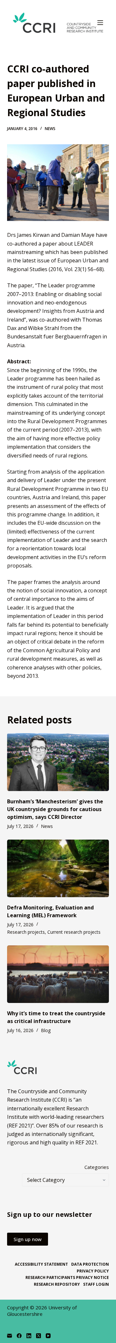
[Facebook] (19, 1335)
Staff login (96, 1284)
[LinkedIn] (28, 1335)
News (50, 128)
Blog (46, 1030)
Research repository (57, 1284)
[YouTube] (48, 1335)
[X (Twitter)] (38, 1335)
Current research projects (74, 932)
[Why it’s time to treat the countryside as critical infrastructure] (58, 974)
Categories (96, 1167)
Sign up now (28, 1239)
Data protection (90, 1264)
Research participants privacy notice (67, 1277)
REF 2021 (86, 1142)
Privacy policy (93, 1271)
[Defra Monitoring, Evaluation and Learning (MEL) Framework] (58, 868)
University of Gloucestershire (42, 1310)
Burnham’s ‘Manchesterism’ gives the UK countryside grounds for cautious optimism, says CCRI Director (55, 809)
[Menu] (100, 23)
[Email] (9, 1335)
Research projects (26, 932)
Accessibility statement (41, 1264)
